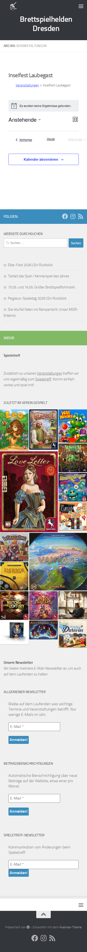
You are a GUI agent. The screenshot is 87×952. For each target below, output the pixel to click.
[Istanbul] (43, 429)
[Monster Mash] (72, 487)
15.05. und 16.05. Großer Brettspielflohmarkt (41, 287)
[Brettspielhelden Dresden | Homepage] (13, 6)
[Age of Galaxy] (43, 629)
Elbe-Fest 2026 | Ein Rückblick (30, 265)
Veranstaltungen (27, 85)
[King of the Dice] (14, 547)
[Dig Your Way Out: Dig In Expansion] (14, 632)
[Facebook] (65, 216)
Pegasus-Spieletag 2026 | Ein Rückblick (37, 298)
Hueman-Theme (70, 927)
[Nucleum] (72, 458)
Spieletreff (43, 379)
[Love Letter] (29, 491)
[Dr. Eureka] (72, 516)
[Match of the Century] (14, 605)
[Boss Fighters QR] (43, 605)
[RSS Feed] (80, 216)
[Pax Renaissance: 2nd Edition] (72, 605)
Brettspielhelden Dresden (46, 24)
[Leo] (14, 430)
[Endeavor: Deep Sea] (14, 576)
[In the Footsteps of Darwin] (72, 633)
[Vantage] (58, 561)
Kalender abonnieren (41, 159)
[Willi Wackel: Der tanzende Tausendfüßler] (72, 426)
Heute (51, 139)
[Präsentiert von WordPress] (28, 927)
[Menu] (81, 6)
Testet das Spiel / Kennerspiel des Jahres (38, 276)
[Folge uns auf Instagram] (73, 216)
